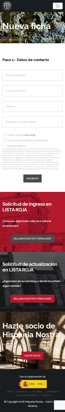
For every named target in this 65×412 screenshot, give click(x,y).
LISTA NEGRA (52, 392)
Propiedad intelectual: (16, 146)
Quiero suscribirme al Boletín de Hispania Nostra (27, 140)
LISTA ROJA (22, 392)
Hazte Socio (32, 355)
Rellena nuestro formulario (32, 238)
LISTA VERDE (36, 392)
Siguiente (32, 178)
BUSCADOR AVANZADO (26, 395)
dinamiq (32, 405)
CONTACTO (46, 395)
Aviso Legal (29, 135)
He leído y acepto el (21, 135)
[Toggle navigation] (58, 6)
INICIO (10, 392)
